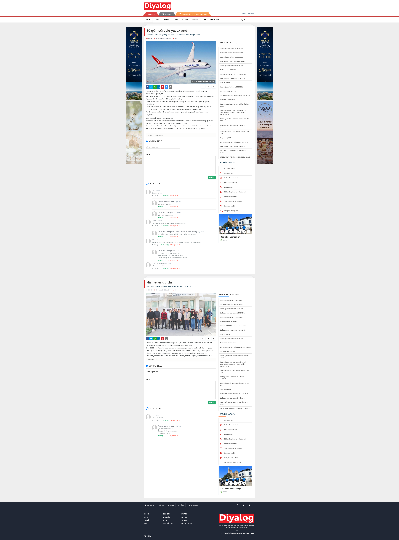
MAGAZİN (195, 20)
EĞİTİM (184, 514)
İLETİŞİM (180, 505)
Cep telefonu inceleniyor (231, 237)
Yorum (148, 155)
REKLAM (171, 505)
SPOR (204, 20)
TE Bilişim (147, 536)
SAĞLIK (184, 517)
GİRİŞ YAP (251, 14)
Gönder (211, 178)
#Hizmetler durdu (153, 359)
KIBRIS (148, 20)
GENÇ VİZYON (214, 20)
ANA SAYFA (151, 14)
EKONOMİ (185, 20)
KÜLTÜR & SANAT (188, 523)
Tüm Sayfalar (235, 43)
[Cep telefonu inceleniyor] (235, 225)
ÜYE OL (244, 14)
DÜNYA (175, 20)
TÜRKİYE (166, 20)
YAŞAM (184, 520)
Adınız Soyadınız (152, 147)
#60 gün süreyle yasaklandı (155, 135)
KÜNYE (161, 505)
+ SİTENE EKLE (192, 505)
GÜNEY (157, 20)
